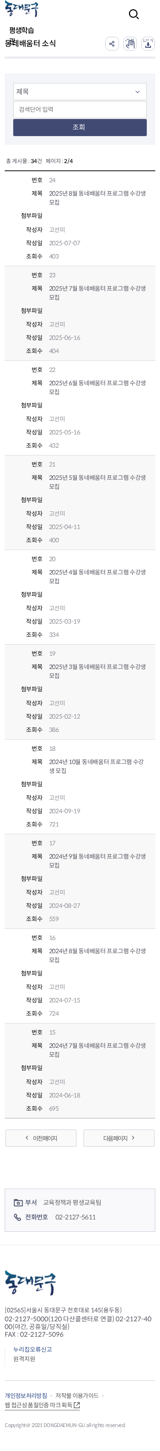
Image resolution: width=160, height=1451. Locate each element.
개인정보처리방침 (26, 1396)
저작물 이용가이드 (77, 1396)
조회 (79, 127)
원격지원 (24, 1359)
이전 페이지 (45, 1138)
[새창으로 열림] (130, 44)
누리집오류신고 (32, 1349)
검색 (131, 20)
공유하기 (112, 44)
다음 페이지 (115, 1138)
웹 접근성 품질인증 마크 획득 (38, 1405)
